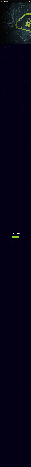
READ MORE (15, 236)
